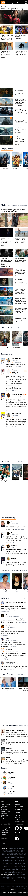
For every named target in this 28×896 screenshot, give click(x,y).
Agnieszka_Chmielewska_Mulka (16, 602)
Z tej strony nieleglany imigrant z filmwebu (13, 653)
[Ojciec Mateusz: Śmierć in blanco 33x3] (3, 547)
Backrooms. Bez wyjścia (13, 868)
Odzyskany (5, 859)
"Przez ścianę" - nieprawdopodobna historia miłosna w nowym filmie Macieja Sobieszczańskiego (6, 262)
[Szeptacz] (5, 159)
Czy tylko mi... (5, 642)
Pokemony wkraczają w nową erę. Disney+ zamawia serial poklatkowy (21, 310)
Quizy (2, 818)
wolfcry (8, 626)
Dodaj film (17, 812)
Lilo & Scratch (8, 875)
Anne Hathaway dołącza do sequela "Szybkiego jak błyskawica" (20, 92)
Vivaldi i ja (9, 856)
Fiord (16, 481)
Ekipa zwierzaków (5, 865)
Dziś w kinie (5, 328)
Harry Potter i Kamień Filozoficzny (13, 872)
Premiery (20, 328)
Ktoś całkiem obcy (16, 878)
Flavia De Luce (21, 860)
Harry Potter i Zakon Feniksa (18, 871)
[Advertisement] (14, 73)
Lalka (8, 758)
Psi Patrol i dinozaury (18, 862)
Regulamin (3, 892)
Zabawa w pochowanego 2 (15, 730)
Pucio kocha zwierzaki (12, 854)
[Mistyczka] (5, 338)
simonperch (9, 649)
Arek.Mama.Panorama (9, 857)
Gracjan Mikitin (17, 394)
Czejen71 (11, 772)
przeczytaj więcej (19, 529)
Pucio (8, 871)
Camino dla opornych (13, 848)
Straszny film (22, 869)
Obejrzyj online (7, 149)
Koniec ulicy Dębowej (14, 859)
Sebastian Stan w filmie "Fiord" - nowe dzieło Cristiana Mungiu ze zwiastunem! (20, 131)
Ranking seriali (19, 806)
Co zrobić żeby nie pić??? (8, 666)
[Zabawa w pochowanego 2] (3, 732)
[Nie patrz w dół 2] (17, 338)
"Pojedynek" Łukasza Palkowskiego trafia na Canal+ (20, 320)
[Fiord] (17, 472)
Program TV (18, 804)
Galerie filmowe (7, 674)
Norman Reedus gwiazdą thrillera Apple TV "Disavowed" (13, 211)
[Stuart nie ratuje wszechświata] (3, 396)
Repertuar (14, 328)
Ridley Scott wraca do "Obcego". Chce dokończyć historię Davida (21, 53)
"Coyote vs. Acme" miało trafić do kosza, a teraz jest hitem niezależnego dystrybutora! (21, 102)
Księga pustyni (22, 854)
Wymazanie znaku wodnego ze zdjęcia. (12, 619)
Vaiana (17, 865)
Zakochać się (10, 364)
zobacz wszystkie (21, 149)
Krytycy (3, 842)
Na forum (5, 598)
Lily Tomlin (17, 590)
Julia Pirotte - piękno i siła (19, 850)
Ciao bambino (16, 875)
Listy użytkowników (6, 829)
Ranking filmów (5, 811)
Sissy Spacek (10, 526)
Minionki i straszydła (8, 866)
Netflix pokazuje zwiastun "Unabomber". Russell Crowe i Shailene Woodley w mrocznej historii (21, 140)
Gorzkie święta (8, 850)
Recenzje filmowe (8, 354)
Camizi (13, 558)
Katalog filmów (5, 804)
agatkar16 (11, 792)
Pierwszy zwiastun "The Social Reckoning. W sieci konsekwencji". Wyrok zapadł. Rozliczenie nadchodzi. (6, 242)
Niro (9, 782)
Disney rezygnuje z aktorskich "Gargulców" (20, 36)
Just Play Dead (5, 481)
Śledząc (8, 740)
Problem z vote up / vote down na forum (13, 630)
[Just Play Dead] (5, 472)
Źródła (3, 844)
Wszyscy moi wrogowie (11, 860)
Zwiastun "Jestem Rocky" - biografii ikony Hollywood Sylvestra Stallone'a (20, 240)
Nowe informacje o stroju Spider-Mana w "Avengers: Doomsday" (13, 8)
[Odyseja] (3, 750)
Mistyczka (5, 347)
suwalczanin (12, 777)
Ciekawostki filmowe (9, 725)
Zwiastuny (5, 461)
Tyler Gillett (9, 734)
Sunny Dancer (19, 851)
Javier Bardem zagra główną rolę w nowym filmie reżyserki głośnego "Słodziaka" (21, 282)
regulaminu (14, 889)
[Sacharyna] (3, 560)
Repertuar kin (5, 806)
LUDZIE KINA (9, 616)
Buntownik (5, 853)
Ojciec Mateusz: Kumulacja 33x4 (15, 537)
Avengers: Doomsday (12, 754)
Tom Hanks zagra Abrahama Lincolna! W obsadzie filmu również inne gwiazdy (6, 54)
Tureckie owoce (10, 419)
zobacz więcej (22, 598)
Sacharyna (9, 562)
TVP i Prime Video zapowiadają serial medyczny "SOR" (20, 260)
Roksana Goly (16, 359)
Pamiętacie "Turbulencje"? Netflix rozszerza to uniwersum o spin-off (21, 112)
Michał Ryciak (10, 662)
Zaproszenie (23, 865)
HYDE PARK (8, 663)
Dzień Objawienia (6, 869)
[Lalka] (3, 760)
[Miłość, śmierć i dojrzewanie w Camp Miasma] (3, 372)
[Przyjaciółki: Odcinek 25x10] (8, 682)
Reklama (20, 892)
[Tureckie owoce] (3, 415)
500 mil (9, 878)
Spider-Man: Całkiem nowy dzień (17, 863)
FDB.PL (7, 604)
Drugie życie (15, 869)
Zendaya (5, 590)
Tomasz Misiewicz (15, 371)
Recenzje (3, 817)
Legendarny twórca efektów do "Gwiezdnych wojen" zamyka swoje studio (20, 301)
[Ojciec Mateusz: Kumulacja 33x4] (3, 535)
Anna (7, 638)
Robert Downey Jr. (11, 750)
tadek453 (11, 787)
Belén (18, 874)
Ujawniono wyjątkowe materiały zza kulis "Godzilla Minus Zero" (21, 121)
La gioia (14, 874)
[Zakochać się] (3, 361)
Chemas (14, 522)
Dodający (4, 768)
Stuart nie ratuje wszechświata (15, 399)
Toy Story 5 (22, 868)
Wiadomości (6, 205)
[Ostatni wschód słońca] (17, 159)
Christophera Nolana (12, 744)
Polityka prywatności (12, 892)
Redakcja (25, 892)
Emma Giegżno (10, 760)
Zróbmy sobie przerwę (9, 851)
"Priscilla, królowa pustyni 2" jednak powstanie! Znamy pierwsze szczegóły (20, 291)
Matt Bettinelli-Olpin (18, 732)
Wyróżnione (15, 205)
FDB (16, 374)
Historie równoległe (7, 862)
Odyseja (9, 748)
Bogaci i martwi (20, 857)
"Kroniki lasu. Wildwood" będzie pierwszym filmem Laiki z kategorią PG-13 (20, 272)
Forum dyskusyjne (6, 827)
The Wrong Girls (17, 856)
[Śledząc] (3, 742)
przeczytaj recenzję (17, 366)
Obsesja (4, 871)
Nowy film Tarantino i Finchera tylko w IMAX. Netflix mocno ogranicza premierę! (7, 37)
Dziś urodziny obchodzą (11, 570)
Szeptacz (5, 168)
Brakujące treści (19, 821)
